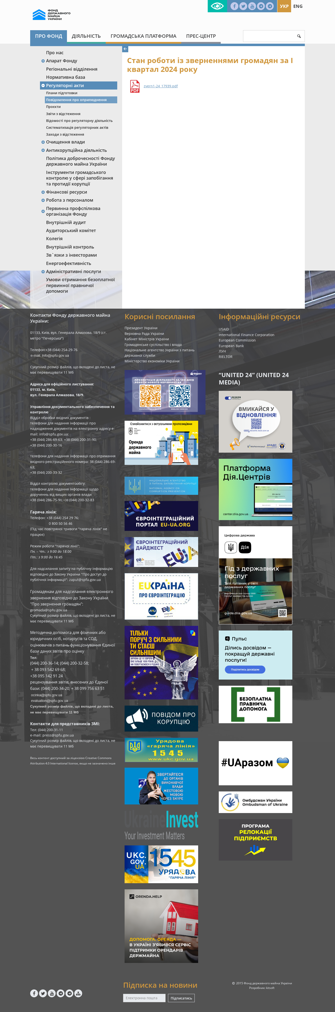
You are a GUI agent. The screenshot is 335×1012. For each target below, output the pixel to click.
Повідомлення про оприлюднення (76, 99)
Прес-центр (201, 36)
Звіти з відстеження (63, 113)
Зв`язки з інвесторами (71, 255)
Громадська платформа (143, 36)
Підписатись (181, 998)
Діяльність (86, 36)
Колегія (54, 238)
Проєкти (53, 106)
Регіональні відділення (71, 69)
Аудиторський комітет (71, 230)
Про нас (55, 52)
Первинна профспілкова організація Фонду (73, 211)
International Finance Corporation (246, 334)
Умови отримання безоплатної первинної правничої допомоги (80, 285)
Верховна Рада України (144, 333)
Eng (298, 6)
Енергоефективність (68, 263)
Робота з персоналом (69, 200)
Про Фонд (48, 36)
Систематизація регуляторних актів (77, 127)
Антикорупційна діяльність (76, 150)
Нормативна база (65, 77)
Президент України (141, 328)
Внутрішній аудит (66, 222)
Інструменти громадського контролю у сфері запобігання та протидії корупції (79, 178)
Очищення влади (65, 142)
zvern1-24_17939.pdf (161, 86)
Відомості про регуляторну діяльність (79, 120)
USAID (224, 329)
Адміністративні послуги (73, 271)
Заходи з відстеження (65, 134)
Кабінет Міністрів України (147, 339)
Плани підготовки (61, 93)
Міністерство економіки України (152, 361)
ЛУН (222, 351)
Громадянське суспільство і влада (153, 344)
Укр (284, 6)
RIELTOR (225, 356)
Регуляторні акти (65, 85)
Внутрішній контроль (70, 247)
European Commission (237, 340)
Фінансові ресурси (66, 192)
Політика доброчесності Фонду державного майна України (80, 161)
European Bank (231, 345)
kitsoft (270, 988)
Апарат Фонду (61, 61)
